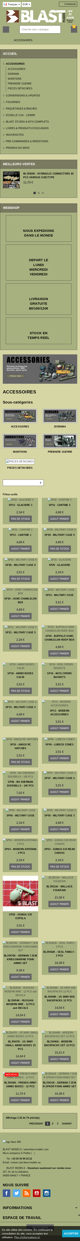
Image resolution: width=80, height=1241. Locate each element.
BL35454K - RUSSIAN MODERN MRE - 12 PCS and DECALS (20, 1004)
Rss (26, 1193)
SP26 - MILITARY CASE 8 (20, 565)
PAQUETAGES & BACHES (21, 108)
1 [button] (34, 193)
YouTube (36, 1193)
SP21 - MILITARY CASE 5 (20, 632)
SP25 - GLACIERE (59, 565)
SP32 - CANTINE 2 (59, 505)
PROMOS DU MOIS (17, 147)
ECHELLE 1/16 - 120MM (20, 115)
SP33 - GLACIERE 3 (20, 505)
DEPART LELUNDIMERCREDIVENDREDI (38, 267)
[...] (33, 1153)
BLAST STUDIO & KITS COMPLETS (27, 121)
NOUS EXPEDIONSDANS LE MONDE (38, 233)
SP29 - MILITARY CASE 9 (59, 535)
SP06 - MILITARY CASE (20, 815)
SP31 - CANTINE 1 (20, 535)
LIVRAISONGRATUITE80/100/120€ (38, 303)
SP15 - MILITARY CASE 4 (20, 707)
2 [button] (39, 193)
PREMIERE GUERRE (20, 83)
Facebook (6, 1193)
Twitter (16, 1193)
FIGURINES (13, 102)
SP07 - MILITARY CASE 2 (59, 778)
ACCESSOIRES (15, 63)
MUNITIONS (14, 78)
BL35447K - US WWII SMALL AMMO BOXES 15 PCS (20, 1045)
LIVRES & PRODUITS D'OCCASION (27, 128)
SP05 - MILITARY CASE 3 (59, 815)
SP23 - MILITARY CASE (59, 595)
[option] (38, 179)
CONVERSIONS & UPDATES (23, 95)
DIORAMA (13, 73)
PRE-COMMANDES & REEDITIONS (27, 141)
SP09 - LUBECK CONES (59, 744)
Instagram (46, 1193)
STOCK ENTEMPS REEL (38, 335)
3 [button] (43, 193)
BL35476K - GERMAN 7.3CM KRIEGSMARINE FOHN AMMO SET (20, 959)
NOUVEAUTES (15, 134)
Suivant (68, 1123)
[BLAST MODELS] (40, 16)
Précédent (35, 1123)
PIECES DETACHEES (20, 88)
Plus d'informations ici (27, 1237)
